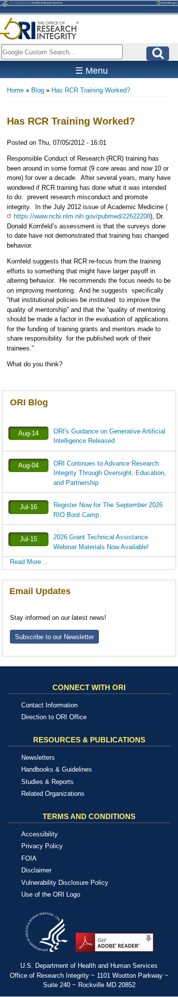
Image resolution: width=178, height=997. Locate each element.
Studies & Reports (47, 781)
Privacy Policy (42, 846)
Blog (37, 90)
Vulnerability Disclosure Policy (64, 882)
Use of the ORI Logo (50, 894)
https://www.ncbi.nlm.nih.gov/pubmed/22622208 (82, 216)
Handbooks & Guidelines (56, 769)
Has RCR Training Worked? (90, 90)
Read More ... (29, 561)
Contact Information (49, 705)
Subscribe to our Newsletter (54, 637)
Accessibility (39, 834)
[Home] (39, 28)
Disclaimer (36, 870)
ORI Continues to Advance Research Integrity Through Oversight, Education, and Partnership (109, 473)
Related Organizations (53, 793)
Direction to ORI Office (54, 717)
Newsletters (38, 757)
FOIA (29, 858)
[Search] (157, 53)
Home (15, 90)
